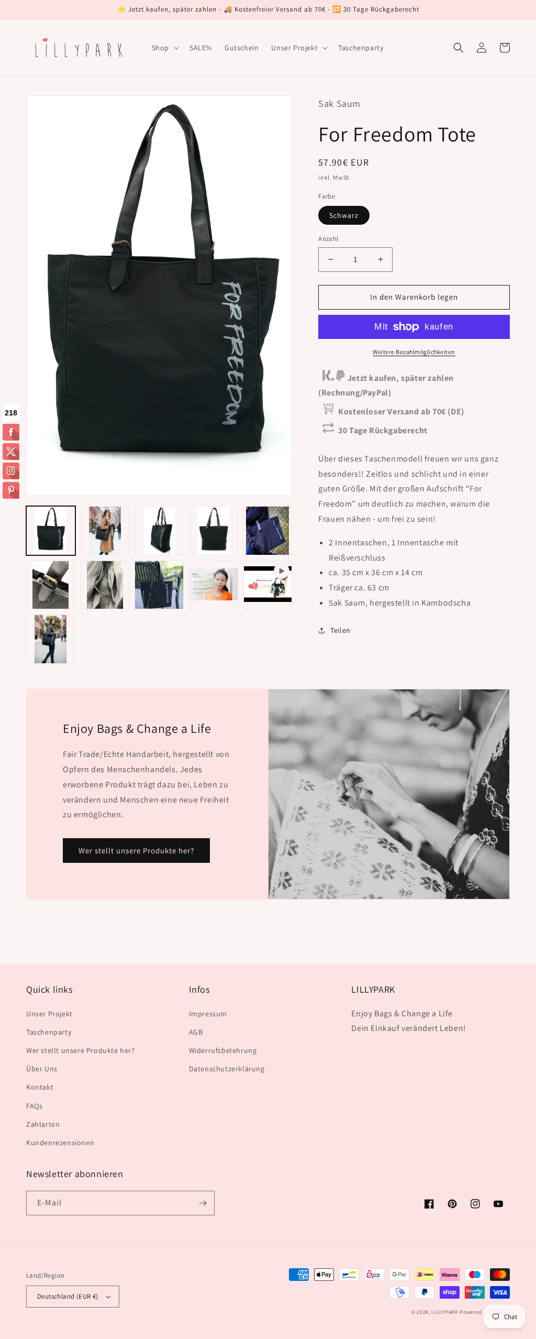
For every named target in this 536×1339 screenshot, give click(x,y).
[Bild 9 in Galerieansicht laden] (213, 585)
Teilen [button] (340, 630)
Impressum (208, 1013)
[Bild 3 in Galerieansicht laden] (159, 530)
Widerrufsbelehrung (223, 1050)
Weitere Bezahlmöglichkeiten (414, 352)
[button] (164, 48)
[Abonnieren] (202, 1203)
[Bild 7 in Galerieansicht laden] (105, 585)
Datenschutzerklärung (227, 1068)
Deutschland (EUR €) (67, 1296)
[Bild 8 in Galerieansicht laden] (159, 585)
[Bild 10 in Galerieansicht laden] (50, 639)
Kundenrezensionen (60, 1142)
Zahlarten (43, 1124)
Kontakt (39, 1087)
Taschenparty (48, 1032)
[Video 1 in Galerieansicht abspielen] (268, 585)
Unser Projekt (49, 1013)
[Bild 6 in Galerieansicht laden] (50, 585)
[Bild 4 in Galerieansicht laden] (213, 530)
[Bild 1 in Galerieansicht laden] (50, 530)
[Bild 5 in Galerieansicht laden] (268, 530)
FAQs (34, 1106)
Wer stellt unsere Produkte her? (136, 850)
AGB (196, 1032)
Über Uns (42, 1068)
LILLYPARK (444, 1312)
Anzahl (328, 238)
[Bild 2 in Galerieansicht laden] (105, 530)
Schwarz (344, 215)
